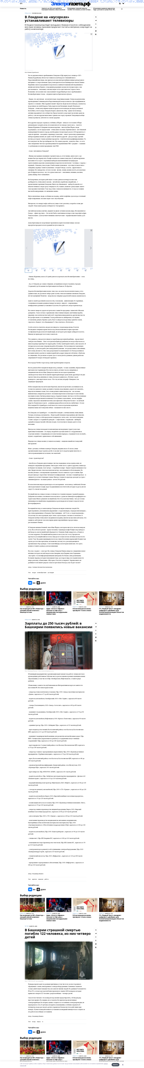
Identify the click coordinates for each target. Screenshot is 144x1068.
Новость (23, 8)
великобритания (41, 572)
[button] (91, 248)
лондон (34, 572)
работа (46, 879)
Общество (28, 13)
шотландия (51, 572)
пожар (34, 1021)
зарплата (34, 879)
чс (42, 1021)
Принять (115, 1064)
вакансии (40, 879)
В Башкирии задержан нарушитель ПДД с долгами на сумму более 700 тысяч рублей (104, 9)
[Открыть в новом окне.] (32, 583)
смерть (39, 1021)
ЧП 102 (26, 926)
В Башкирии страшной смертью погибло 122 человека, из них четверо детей (79, 9)
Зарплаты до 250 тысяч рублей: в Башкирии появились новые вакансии (53, 9)
